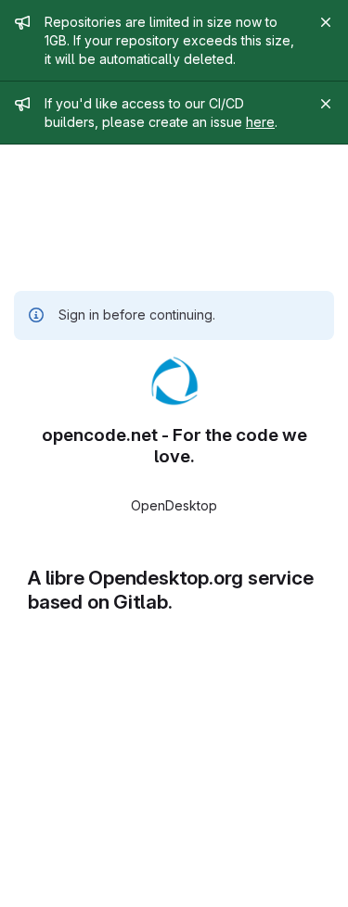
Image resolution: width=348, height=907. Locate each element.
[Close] (326, 22)
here (260, 122)
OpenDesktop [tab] (174, 505)
